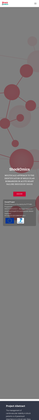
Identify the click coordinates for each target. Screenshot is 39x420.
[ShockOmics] (6, 3)
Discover (19, 194)
